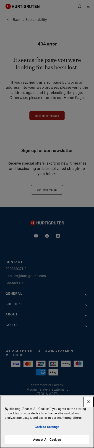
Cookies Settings (47, 427)
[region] (47, 421)
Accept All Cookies (47, 439)
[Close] (89, 402)
